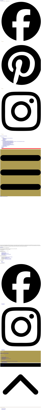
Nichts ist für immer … (7, 257)
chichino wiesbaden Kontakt (4, 362)
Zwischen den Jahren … (4, 253)
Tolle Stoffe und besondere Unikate (5, 357)
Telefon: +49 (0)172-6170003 (4, 353)
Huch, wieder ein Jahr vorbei (8, 258)
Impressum (3, 364)
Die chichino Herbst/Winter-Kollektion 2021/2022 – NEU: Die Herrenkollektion (10, 361)
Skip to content (1, 0)
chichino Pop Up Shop (4, 252)
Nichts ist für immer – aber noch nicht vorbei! (6, 254)
